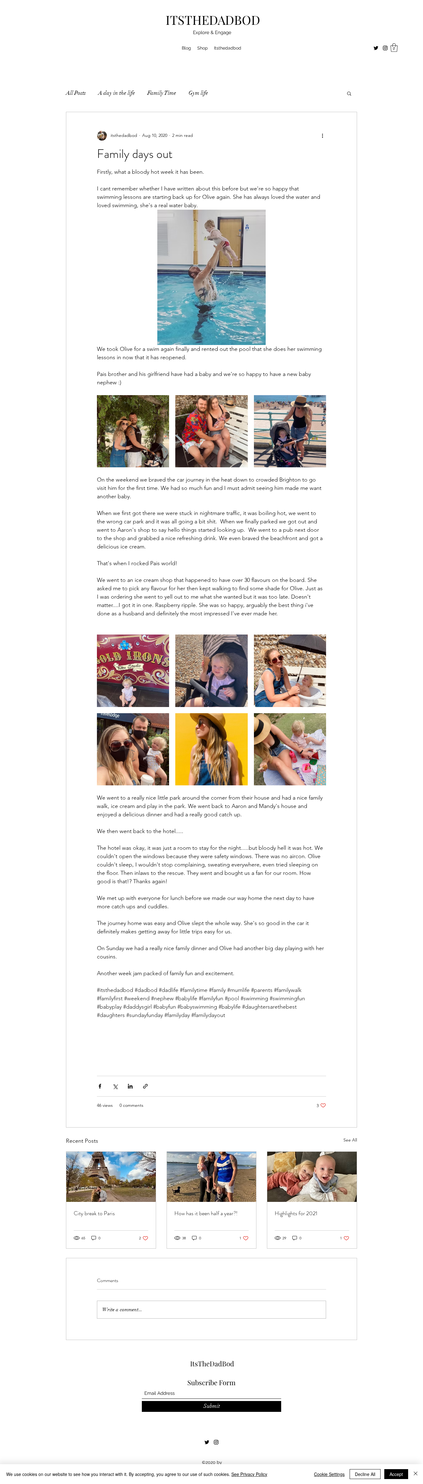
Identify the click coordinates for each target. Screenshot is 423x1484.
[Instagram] (385, 48)
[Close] (415, 1474)
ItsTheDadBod (212, 1363)
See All (350, 1140)
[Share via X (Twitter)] (115, 1086)
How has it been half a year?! (206, 1213)
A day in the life (116, 92)
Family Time (161, 92)
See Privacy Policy (249, 1474)
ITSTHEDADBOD (213, 19)
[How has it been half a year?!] (211, 1177)
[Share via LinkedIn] (130, 1086)
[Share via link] (145, 1086)
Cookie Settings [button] (329, 1474)
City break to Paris (94, 1213)
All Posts (76, 92)
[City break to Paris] (111, 1177)
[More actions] (322, 135)
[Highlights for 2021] (312, 1177)
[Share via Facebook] (100, 1086)
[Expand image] (133, 431)
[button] (394, 47)
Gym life (198, 92)
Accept (396, 1474)
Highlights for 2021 (296, 1213)
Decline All (365, 1474)
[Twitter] (376, 48)
